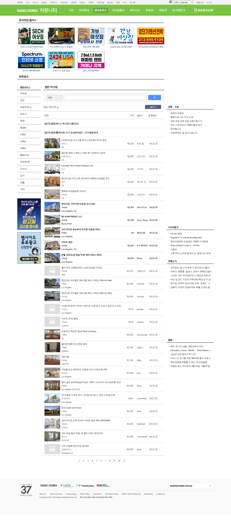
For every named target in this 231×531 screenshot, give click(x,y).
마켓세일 (100, 2)
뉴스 (28, 2)
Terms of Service (56, 494)
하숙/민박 (25, 161)
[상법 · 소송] (190, 107)
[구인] (71, 10)
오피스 (23, 168)
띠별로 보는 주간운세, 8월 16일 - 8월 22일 (190, 366)
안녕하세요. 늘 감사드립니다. (184, 132)
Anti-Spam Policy (111, 494)
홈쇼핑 (110, 2)
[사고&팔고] (118, 10)
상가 (22, 175)
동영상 (44, 2)
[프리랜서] (84, 10)
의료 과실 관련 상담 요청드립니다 (186, 121)
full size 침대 (176, 233)
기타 (22, 189)
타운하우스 (25, 107)
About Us (42, 494)
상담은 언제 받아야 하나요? (183, 354)
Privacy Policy (71, 494)
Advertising (148, 494)
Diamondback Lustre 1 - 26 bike (184, 245)
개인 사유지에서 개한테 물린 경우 (186, 125)
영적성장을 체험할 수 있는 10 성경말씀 (188, 362)
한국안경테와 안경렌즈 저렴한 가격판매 (189, 241)
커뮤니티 (53, 2)
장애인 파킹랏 (177, 113)
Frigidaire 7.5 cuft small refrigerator (186, 237)
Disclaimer (97, 494)
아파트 (23, 93)
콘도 (22, 100)
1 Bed (23, 134)
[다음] (124, 461)
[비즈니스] (135, 10)
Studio (23, 127)
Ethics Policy (85, 494)
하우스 (23, 114)
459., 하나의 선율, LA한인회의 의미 (186, 346)
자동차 (91, 2)
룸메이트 (24, 155)
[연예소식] (190, 262)
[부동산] (149, 10)
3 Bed (23, 148)
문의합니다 (175, 129)
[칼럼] (190, 341)
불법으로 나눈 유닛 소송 (181, 117)
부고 (124, 2)
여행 (118, 2)
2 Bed (23, 141)
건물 (22, 182)
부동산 (82, 2)
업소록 (132, 2)
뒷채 (22, 120)
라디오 (35, 2)
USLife (73, 2)
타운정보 (64, 2)
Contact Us (160, 494)
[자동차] (163, 10)
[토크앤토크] (178, 10)
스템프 (173, 249)
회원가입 (200, 2)
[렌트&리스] (100, 10)
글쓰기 (153, 107)
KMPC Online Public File (131, 494)
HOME (20, 2)
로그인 (209, 2)
